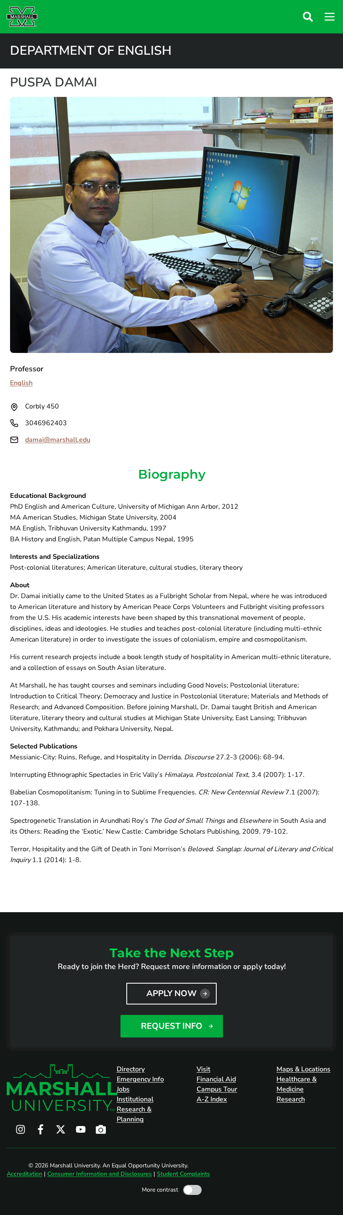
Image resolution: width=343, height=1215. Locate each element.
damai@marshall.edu (57, 439)
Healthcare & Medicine (296, 1084)
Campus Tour (217, 1089)
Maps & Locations (303, 1069)
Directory (131, 1069)
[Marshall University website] (22, 17)
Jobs (123, 1089)
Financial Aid (216, 1079)
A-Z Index (212, 1099)
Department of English (91, 50)
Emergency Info (140, 1079)
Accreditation (24, 1174)
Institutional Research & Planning (135, 1109)
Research (290, 1099)
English (21, 383)
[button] (308, 17)
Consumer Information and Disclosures (99, 1174)
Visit (203, 1069)
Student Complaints (183, 1174)
